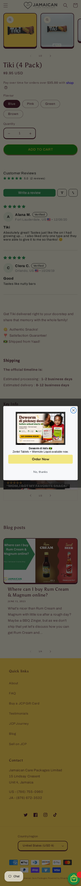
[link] (40, 428)
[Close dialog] (73, 410)
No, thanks (40, 472)
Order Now (40, 459)
